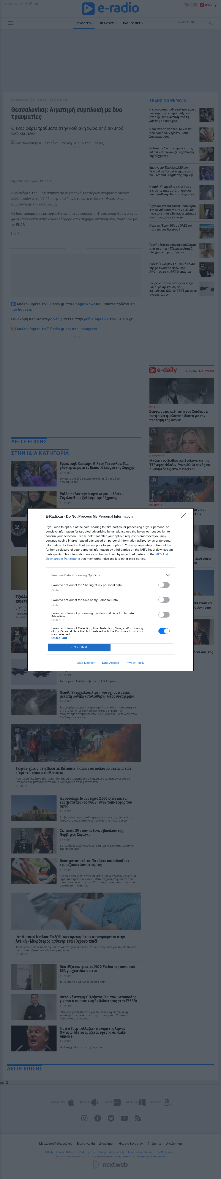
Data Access (110, 662)
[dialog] (110, 589)
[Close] (185, 517)
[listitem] (110, 575)
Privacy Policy (135, 662)
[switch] (164, 585)
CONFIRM (79, 647)
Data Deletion (86, 662)
